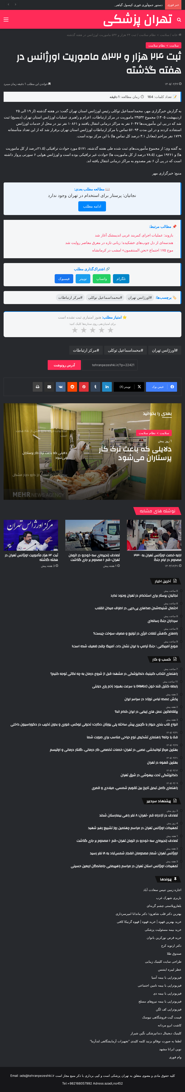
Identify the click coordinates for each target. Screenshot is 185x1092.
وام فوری (175, 1057)
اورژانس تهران (163, 350)
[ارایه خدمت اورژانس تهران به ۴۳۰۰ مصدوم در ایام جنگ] (154, 535)
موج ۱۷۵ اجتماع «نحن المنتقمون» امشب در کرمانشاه (132, 250)
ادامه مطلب (92, 206)
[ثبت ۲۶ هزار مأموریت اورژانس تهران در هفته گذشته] (31, 535)
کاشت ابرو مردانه (169, 1025)
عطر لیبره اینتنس (169, 969)
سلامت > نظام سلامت (154, 35)
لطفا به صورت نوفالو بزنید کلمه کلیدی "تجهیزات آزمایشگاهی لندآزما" (135, 1041)
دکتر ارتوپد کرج (171, 945)
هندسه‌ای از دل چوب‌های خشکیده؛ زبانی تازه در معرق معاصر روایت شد (119, 242)
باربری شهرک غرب (168, 898)
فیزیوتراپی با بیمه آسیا (166, 977)
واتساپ (101, 279)
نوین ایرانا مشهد (170, 1049)
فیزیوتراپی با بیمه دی (167, 993)
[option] (92, 451)
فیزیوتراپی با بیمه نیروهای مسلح (160, 1001)
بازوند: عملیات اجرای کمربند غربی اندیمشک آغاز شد (134, 235)
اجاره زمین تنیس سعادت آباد (162, 890)
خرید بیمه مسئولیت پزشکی (163, 930)
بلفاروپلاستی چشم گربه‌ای (164, 906)
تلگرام (121, 279)
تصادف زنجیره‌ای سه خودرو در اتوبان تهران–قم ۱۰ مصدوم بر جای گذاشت (94, 557)
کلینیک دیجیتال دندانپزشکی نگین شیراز (156, 1033)
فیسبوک (64, 279)
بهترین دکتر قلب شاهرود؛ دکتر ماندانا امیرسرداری (148, 914)
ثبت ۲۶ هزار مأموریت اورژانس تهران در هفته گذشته (31, 557)
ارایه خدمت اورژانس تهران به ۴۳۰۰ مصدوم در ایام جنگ (157, 557)
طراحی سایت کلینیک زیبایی (163, 961)
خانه (175, 35)
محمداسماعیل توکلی (124, 350)
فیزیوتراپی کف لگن (168, 1009)
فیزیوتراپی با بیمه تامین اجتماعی (159, 985)
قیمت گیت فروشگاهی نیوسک (161, 1017)
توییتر (83, 279)
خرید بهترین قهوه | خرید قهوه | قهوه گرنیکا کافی (149, 922)
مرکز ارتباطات (85, 350)
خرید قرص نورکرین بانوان (164, 937)
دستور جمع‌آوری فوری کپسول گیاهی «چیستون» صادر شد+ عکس (119, 5)
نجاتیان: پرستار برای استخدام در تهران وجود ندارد (92, 195)
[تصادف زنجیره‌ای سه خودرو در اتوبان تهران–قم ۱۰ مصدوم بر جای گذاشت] (92, 535)
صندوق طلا (174, 953)
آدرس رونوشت (64, 365)
